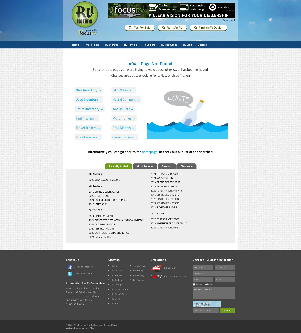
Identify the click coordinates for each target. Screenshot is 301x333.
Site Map (90, 328)
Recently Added (118, 166)
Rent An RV (175, 27)
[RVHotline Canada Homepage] (85, 28)
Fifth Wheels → (123, 90)
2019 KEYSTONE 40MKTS (163, 186)
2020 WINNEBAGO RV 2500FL (104, 180)
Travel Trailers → (88, 127)
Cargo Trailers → (124, 137)
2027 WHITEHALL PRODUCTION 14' (168, 223)
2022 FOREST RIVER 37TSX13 (166, 190)
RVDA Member (170, 268)
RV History (138, 270)
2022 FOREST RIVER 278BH (165, 227)
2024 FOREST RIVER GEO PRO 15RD (108, 200)
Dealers (202, 45)
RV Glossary (138, 275)
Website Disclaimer (75, 328)
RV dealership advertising (81, 294)
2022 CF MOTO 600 (99, 196)
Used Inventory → (89, 99)
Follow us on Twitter (83, 273)
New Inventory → (89, 90)
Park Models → (123, 127)
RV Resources (169, 45)
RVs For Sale (141, 27)
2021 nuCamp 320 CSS (100, 237)
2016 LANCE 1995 (98, 204)
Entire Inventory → (90, 109)
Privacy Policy (110, 325)
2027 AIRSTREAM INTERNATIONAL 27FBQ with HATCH (116, 220)
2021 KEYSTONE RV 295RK (164, 203)
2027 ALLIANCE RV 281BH (102, 228)
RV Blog (187, 45)
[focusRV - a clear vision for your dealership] (171, 10)
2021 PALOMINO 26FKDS (102, 224)
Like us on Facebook (83, 266)
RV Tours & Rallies (119, 294)
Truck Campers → (88, 137)
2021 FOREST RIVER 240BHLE (166, 174)
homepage (149, 151)
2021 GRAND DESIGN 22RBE (165, 182)
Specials (167, 166)
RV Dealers (149, 45)
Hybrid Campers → (126, 99)
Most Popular (145, 166)
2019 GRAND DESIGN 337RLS (104, 191)
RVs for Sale (117, 270)
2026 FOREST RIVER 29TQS (164, 219)
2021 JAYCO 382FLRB (161, 178)
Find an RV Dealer (211, 27)
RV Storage (111, 45)
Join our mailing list (205, 284)
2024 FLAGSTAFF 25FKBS (163, 207)
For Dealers (138, 280)
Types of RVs (139, 265)
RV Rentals (130, 45)
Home (75, 45)
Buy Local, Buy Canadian (175, 276)
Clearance (186, 166)
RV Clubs (115, 298)
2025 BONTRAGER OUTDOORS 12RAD (109, 233)
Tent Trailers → (87, 118)
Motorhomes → (124, 118)
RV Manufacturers (119, 289)
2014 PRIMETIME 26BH (101, 216)
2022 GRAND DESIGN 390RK (165, 199)
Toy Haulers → (123, 109)
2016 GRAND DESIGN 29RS (164, 195)
